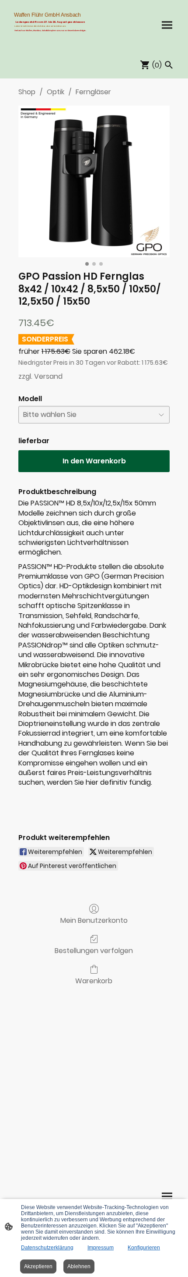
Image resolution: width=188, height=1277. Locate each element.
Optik (55, 92)
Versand (48, 376)
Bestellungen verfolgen (94, 950)
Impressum (100, 1248)
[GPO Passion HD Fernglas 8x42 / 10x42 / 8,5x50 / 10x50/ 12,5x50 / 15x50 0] (94, 181)
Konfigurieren (144, 1248)
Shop (26, 92)
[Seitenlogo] (50, 38)
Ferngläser (93, 92)
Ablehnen (79, 1266)
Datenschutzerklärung (47, 1248)
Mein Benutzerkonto (94, 920)
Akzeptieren (38, 1266)
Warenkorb (93, 980)
